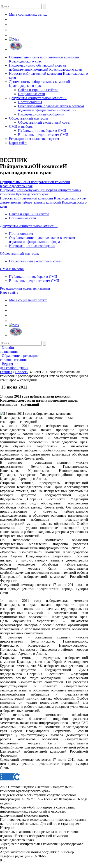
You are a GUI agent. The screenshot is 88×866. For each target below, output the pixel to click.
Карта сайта (18, 143)
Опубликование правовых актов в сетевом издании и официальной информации (51, 108)
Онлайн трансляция (9, 349)
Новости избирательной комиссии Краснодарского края (43, 198)
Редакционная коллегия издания (34, 139)
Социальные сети (31, 94)
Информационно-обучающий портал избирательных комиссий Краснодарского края (45, 67)
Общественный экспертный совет (44, 122)
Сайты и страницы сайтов (38, 90)
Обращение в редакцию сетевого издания (19, 358)
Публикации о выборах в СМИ (42, 130)
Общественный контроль (28, 118)
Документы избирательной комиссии (38, 98)
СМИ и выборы (21, 126)
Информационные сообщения (41, 114)
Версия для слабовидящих (14, 366)
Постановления (30, 102)
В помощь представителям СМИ (43, 135)
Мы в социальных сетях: (28, 14)
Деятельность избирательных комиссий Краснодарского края (39, 84)
